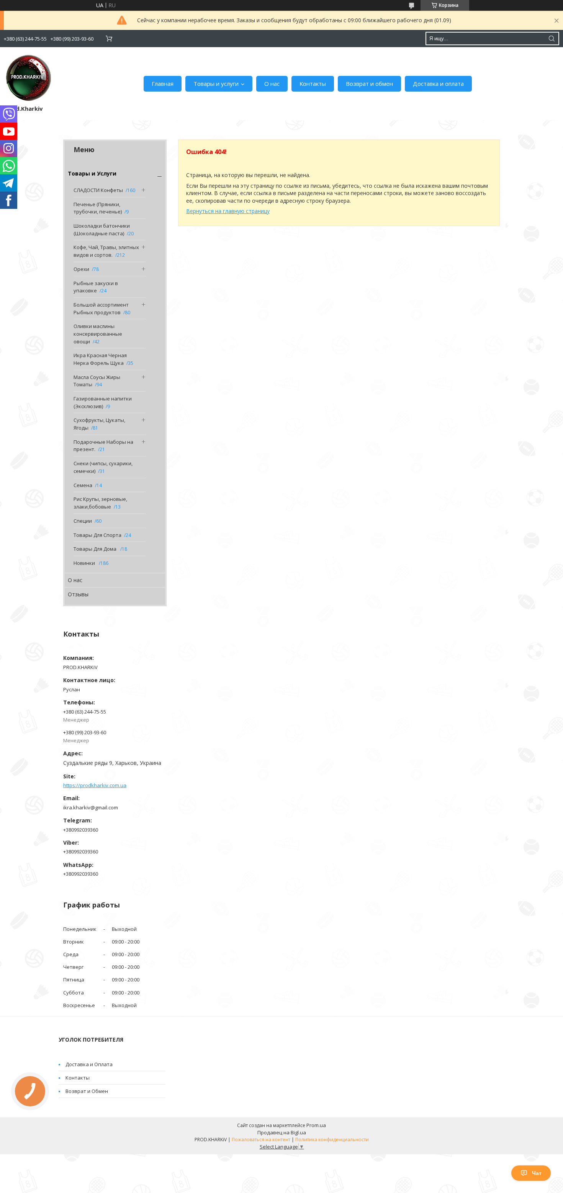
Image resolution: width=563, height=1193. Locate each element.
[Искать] (551, 38)
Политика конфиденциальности (332, 1139)
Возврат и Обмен (86, 1091)
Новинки (85, 563)
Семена (83, 485)
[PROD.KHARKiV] (29, 78)
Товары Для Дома (96, 548)
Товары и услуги (216, 83)
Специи (83, 520)
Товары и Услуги (92, 173)
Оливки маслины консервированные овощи (98, 334)
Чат (537, 1173)
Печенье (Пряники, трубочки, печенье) (98, 208)
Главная (162, 83)
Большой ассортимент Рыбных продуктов (101, 308)
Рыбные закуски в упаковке (96, 287)
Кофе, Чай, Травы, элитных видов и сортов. (106, 251)
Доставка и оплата (438, 83)
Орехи (81, 269)
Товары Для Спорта (97, 535)
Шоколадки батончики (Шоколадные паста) (102, 229)
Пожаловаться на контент (261, 1139)
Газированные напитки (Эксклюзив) (103, 402)
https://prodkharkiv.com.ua (94, 785)
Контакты (313, 83)
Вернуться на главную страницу (228, 211)
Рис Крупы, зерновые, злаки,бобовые (100, 503)
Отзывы (78, 594)
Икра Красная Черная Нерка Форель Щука (100, 359)
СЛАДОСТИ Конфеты (98, 190)
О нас (272, 83)
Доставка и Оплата (89, 1064)
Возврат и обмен (369, 83)
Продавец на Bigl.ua (281, 1132)
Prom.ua (316, 1125)
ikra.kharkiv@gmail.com (90, 807)
